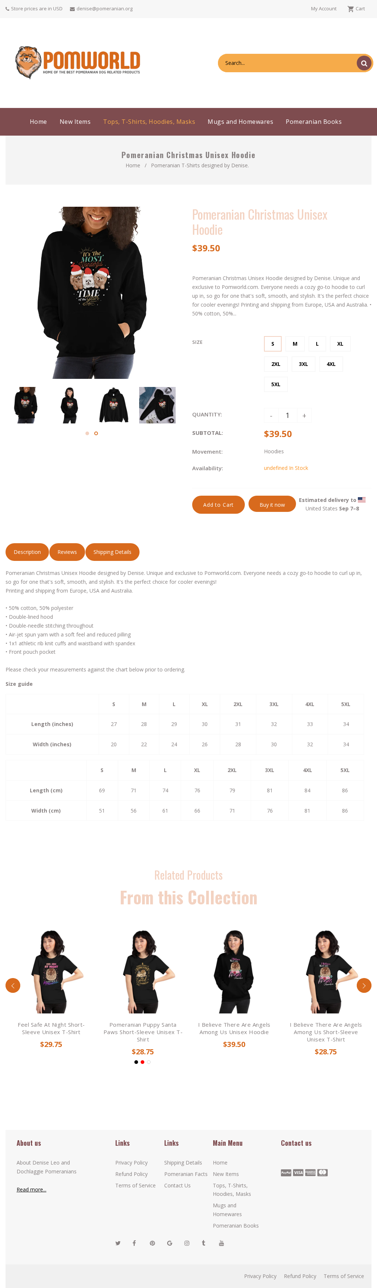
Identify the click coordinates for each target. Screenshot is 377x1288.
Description (27, 551)
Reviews (67, 551)
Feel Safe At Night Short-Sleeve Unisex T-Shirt (51, 1028)
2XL (276, 363)
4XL (331, 363)
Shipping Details (183, 1162)
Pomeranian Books (236, 1225)
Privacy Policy (131, 1162)
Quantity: (207, 414)
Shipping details (112, 551)
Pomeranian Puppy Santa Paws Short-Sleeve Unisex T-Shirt (143, 1032)
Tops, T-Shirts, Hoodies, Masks (232, 1190)
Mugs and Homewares (227, 1210)
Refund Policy (131, 1173)
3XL (303, 363)
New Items (226, 1173)
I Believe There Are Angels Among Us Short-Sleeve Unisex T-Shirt (325, 1032)
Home (133, 165)
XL (340, 343)
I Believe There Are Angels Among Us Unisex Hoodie (234, 1028)
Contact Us (177, 1185)
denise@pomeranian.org (105, 8)
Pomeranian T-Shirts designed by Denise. (200, 165)
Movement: (207, 451)
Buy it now (272, 504)
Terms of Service (135, 1185)
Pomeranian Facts (186, 1173)
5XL (276, 384)
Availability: (207, 468)
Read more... (31, 1189)
